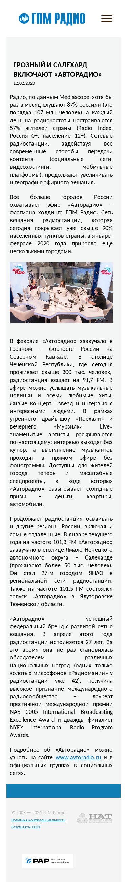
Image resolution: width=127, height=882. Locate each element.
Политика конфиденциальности (38, 820)
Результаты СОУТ (26, 827)
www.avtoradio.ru (78, 758)
